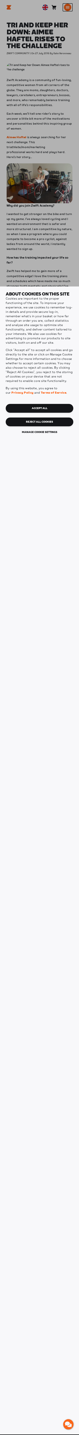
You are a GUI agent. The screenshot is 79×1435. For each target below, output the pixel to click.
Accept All (39, 408)
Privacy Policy (22, 393)
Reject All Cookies (39, 422)
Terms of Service (54, 393)
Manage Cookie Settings (39, 432)
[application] (68, 1424)
